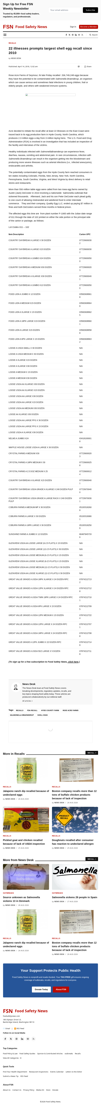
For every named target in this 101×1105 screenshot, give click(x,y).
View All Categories (11, 1058)
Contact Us (16, 1090)
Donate (55, 1090)
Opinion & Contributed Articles (50, 1053)
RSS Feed (24, 1076)
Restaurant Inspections (38, 1072)
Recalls (12, 43)
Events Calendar (57, 1072)
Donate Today (41, 989)
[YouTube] (79, 35)
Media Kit (40, 1090)
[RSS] (82, 35)
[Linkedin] (76, 35)
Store (48, 1090)
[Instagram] (73, 35)
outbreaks (8, 893)
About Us (6, 1090)
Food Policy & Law (10, 1053)
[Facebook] (66, 35)
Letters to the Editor (74, 1072)
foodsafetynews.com (11, 1016)
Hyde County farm (50, 710)
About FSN (61, 989)
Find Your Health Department (15, 1072)
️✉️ (6, 1028)
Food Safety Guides (27, 1053)
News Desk (16, 58)
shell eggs (42, 715)
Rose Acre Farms (70, 710)
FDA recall (32, 710)
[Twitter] (69, 35)
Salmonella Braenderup (22, 715)
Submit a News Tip (10, 1076)
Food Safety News (53, 1101)
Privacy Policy (28, 1090)
